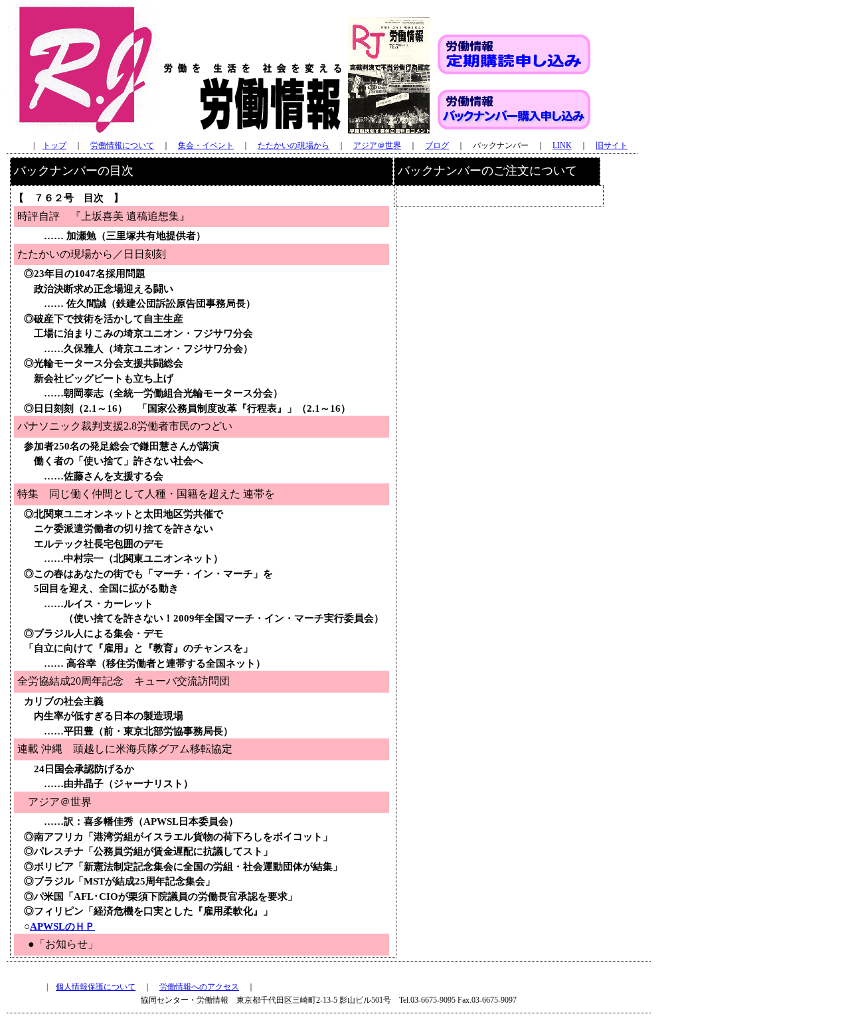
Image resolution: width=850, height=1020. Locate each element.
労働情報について (122, 145)
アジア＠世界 (377, 145)
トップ (54, 145)
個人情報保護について (95, 986)
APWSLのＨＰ (62, 926)
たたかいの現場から (293, 145)
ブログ (437, 145)
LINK (562, 145)
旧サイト (612, 145)
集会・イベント (206, 145)
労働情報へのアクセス (199, 986)
